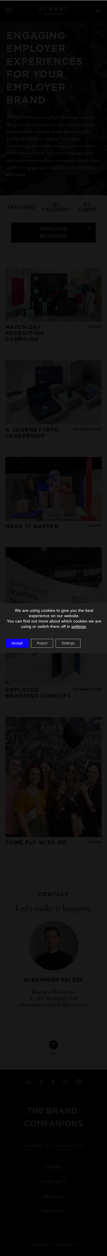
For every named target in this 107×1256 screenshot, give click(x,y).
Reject (42, 643)
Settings (68, 643)
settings (78, 626)
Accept (17, 643)
